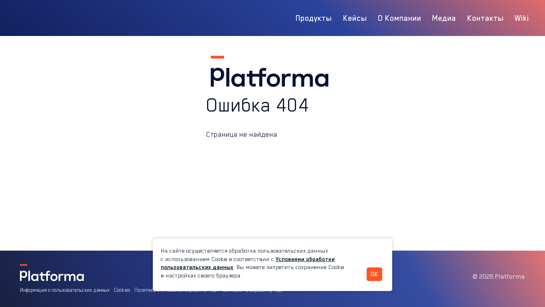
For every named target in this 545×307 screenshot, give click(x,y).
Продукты (314, 18)
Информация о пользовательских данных (65, 290)
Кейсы (355, 18)
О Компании (399, 18)
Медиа (444, 18)
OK (374, 274)
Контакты (485, 18)
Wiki (522, 18)
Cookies (122, 290)
